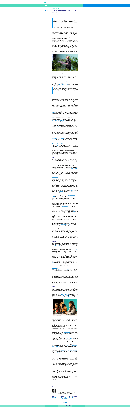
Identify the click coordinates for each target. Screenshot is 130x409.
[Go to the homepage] (47, 2)
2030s (55, 397)
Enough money (57, 4)
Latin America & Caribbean (63, 399)
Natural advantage (72, 397)
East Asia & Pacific (63, 397)
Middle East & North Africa (64, 400)
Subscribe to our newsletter (51, 405)
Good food (77, 4)
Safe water (49, 4)
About (84, 1)
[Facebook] (45, 10)
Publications (73, 1)
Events (79, 1)
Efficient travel (64, 4)
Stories (51, 1)
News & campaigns (58, 1)
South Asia (65, 401)
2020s (53, 397)
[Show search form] (84, 5)
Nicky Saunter (54, 14)
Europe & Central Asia (64, 398)
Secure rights (70, 4)
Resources (66, 1)
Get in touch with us (78, 405)
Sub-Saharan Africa (64, 402)
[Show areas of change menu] (45, 5)
